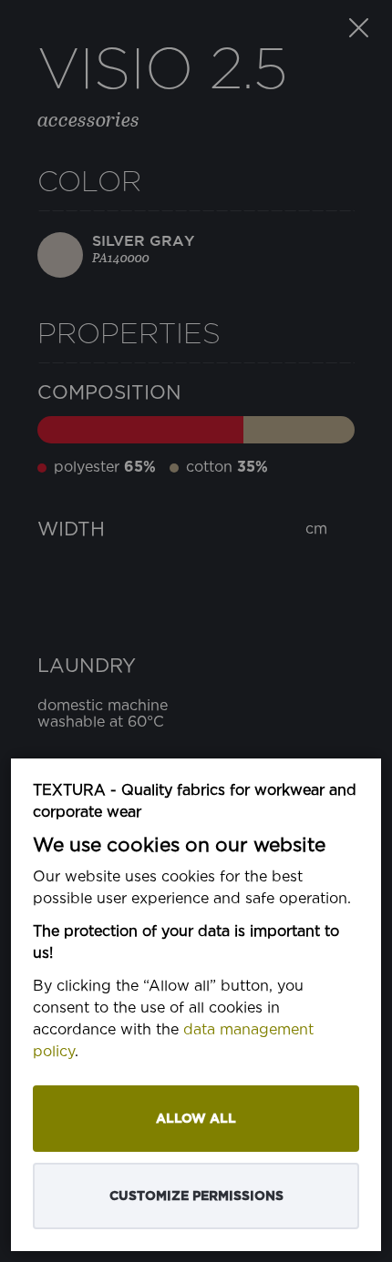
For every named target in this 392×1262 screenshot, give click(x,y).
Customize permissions (196, 1196)
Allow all (196, 1118)
